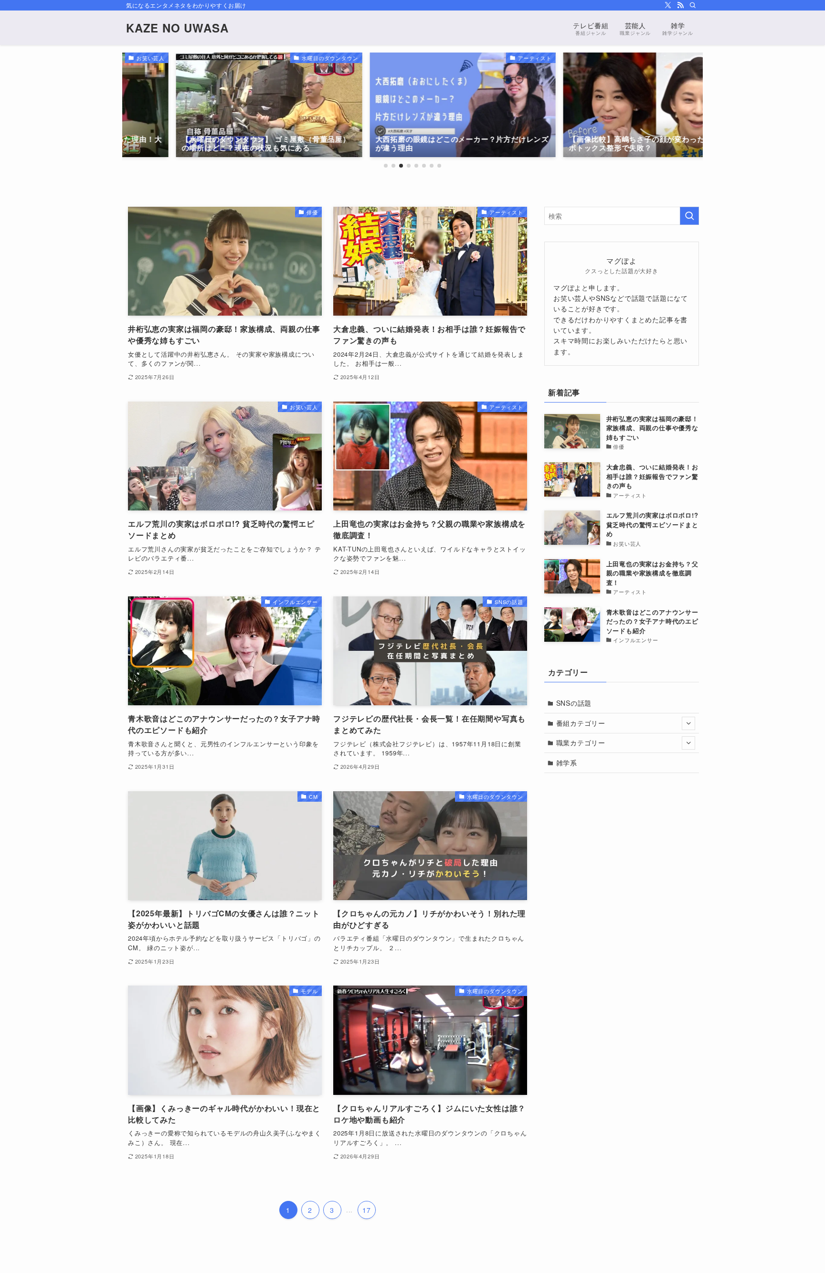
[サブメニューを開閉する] (688, 723)
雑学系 (566, 762)
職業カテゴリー (581, 742)
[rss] (680, 5)
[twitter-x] (668, 5)
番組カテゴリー (581, 723)
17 (366, 1210)
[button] (386, 166)
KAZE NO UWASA (177, 27)
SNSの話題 (574, 703)
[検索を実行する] (689, 216)
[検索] (693, 5)
